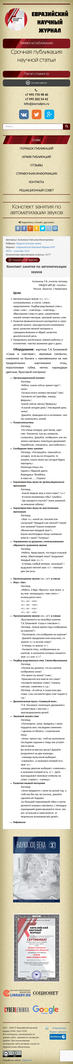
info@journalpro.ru (36, 104)
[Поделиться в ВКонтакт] (18, 228)
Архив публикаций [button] (36, 157)
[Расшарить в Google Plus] (49, 115)
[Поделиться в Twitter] (42, 228)
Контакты (36, 182)
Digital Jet (27, 1060)
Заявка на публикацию (36, 43)
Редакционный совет (36, 190)
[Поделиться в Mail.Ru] (55, 228)
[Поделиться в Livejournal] (49, 228)
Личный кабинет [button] (38, 83)
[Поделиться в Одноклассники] (36, 228)
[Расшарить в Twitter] (37, 115)
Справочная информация (36, 174)
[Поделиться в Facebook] (24, 228)
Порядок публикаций (36, 148)
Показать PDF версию (24, 260)
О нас (36, 140)
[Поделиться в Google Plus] (30, 228)
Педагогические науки (28, 243)
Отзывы (36, 165)
